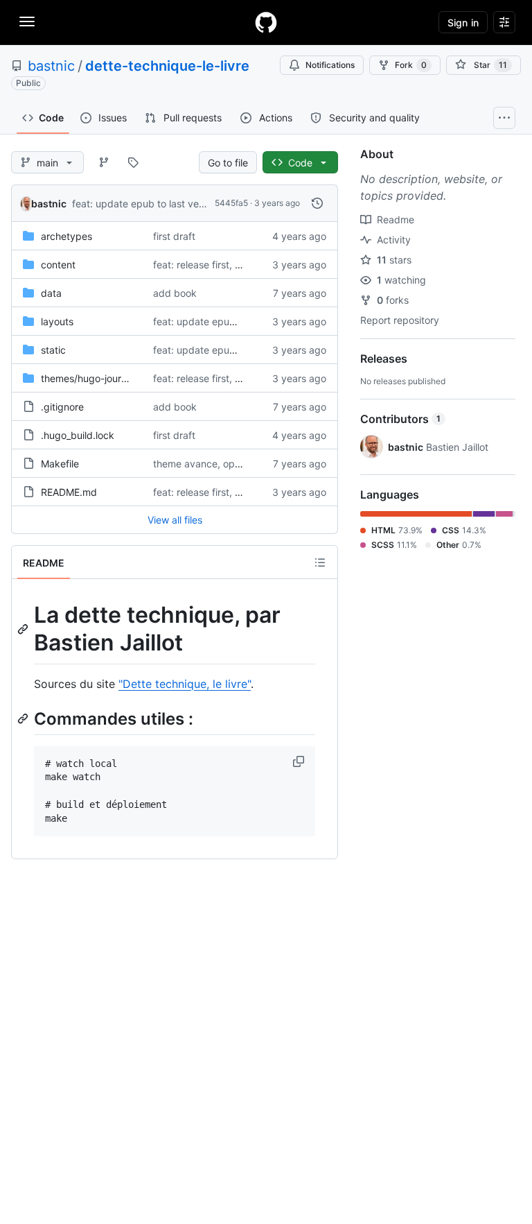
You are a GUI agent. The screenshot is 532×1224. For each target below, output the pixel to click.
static (53, 350)
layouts (57, 321)
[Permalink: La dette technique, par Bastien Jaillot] (24, 629)
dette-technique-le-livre (167, 66)
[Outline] (320, 562)
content (58, 264)
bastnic (51, 66)
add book (175, 293)
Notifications (330, 65)
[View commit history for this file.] (317, 203)
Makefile (60, 463)
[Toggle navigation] (27, 21)
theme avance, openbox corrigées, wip (241, 463)
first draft (174, 236)
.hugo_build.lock (77, 435)
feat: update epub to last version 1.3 (154, 203)
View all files (175, 520)
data (51, 293)
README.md (69, 492)
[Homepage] (266, 22)
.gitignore (62, 407)
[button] (300, 761)
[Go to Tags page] (133, 162)
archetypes (66, 236)
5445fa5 (231, 203)
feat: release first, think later (216, 264)
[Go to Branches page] (103, 162)
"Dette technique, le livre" (184, 684)
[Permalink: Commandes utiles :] (24, 718)
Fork (411, 65)
